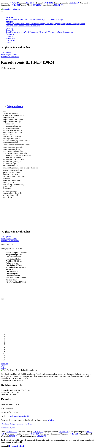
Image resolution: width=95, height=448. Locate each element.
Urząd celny (44, 32)
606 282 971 (58, 5)
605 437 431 (31, 3)
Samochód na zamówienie (27, 19)
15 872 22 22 (11, 432)
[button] (9, 17)
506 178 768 (49, 3)
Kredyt (8, 38)
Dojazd (3, 368)
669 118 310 (75, 3)
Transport (9, 28)
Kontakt (8, 43)
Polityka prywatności (16, 424)
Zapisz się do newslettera (10, 57)
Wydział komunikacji (32, 32)
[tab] (49, 106)
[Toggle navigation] (2, 11)
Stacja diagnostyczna (65, 32)
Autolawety (49, 24)
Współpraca (28, 424)
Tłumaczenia (53, 32)
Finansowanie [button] (11, 36)
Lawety (74, 24)
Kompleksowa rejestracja (15, 32)
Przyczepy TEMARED (46, 19)
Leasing (13, 38)
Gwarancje (59, 19)
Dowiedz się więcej (16, 446)
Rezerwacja (35, 26)
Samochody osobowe (13, 24)
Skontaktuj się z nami (9, 55)
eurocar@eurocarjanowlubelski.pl (18, 416)
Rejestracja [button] (10, 30)
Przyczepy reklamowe (23, 26)
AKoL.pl (51, 420)
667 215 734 (15, 5)
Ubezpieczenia (11, 40)
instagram (11, 428)
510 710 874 (13, 3)
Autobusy (41, 24)
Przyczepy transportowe (62, 24)
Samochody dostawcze (29, 24)
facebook (4, 428)
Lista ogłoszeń (6, 52)
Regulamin (5, 424)
